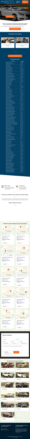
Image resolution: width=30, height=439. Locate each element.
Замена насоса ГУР (8, 142)
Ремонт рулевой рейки (9, 94)
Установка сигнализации (9, 153)
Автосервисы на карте (19, 16)
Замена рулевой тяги (9, 97)
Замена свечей (8, 65)
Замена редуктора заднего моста (10, 111)
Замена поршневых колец (9, 73)
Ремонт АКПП (8, 86)
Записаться (4, 284)
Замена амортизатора (9, 100)
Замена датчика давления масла (10, 79)
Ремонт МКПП (8, 87)
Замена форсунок (8, 135)
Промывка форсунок (9, 132)
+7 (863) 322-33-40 (18, 2)
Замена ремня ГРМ (8, 62)
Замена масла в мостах (9, 115)
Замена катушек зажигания (10, 156)
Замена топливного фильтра (10, 136)
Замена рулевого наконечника (10, 107)
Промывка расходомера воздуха (10, 139)
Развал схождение (8, 93)
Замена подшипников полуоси (10, 101)
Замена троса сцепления (9, 80)
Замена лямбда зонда (9, 160)
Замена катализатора (9, 159)
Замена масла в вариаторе (10, 166)
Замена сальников (8, 72)
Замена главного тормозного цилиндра (11, 122)
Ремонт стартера (8, 149)
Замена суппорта (8, 125)
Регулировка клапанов (9, 70)
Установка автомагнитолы (9, 152)
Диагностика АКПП (8, 83)
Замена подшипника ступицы (10, 108)
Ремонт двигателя (8, 66)
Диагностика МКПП (8, 84)
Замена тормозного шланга (10, 128)
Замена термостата (8, 146)
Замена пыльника (8, 98)
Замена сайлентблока (9, 104)
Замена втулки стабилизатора (10, 114)
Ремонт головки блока (9, 69)
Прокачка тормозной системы (10, 118)
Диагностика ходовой (9, 91)
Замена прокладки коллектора (10, 76)
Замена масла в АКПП (9, 90)
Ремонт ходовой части (9, 167)
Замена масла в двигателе (9, 164)
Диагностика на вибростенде (10, 171)
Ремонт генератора (8, 150)
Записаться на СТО (24, 2)
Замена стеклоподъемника (10, 157)
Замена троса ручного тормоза (10, 121)
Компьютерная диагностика (10, 63)
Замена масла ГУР (8, 143)
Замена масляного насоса (9, 77)
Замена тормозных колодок (10, 129)
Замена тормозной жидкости (10, 170)
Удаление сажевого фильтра (10, 163)
